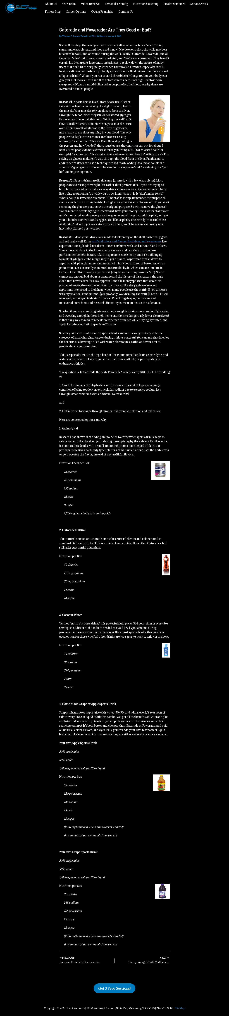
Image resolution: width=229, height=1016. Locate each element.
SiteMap (180, 1008)
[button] (114, 988)
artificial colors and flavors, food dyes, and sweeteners (127, 241)
